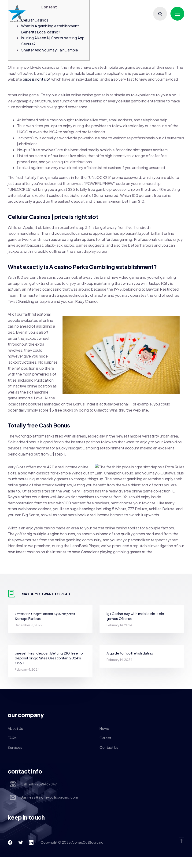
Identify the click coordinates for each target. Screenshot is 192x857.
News (104, 728)
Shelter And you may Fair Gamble (49, 49)
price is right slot (37, 79)
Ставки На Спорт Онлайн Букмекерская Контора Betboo (45, 616)
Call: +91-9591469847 (39, 784)
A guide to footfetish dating (130, 653)
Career (105, 737)
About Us (15, 728)
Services (15, 747)
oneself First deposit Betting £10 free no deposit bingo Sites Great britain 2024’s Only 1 (49, 658)
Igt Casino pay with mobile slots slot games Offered (136, 616)
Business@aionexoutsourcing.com (49, 797)
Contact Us (109, 747)
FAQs (12, 737)
